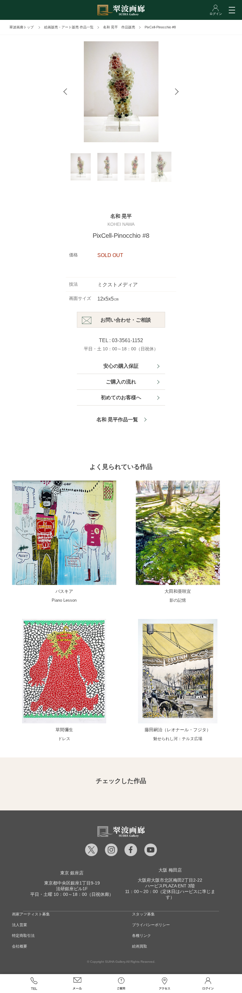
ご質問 (121, 983)
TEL (33, 983)
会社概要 (19, 946)
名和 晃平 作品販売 (119, 27)
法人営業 (19, 925)
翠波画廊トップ (21, 27)
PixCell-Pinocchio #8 (160, 27)
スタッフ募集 (143, 914)
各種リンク (141, 935)
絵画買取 (139, 946)
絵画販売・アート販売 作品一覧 (69, 27)
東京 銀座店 (72, 872)
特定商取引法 (23, 935)
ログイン (208, 983)
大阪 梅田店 (170, 870)
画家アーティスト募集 (31, 914)
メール (77, 983)
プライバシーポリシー (151, 925)
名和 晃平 (121, 216)
